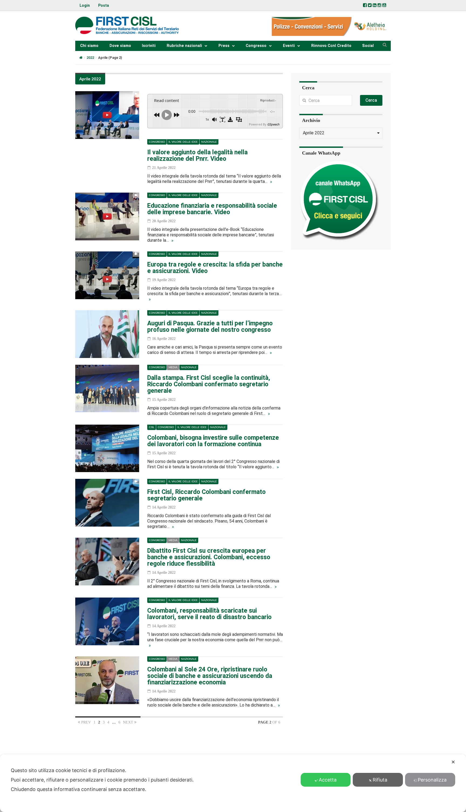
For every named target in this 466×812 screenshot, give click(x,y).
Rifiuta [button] (380, 780)
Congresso (256, 45)
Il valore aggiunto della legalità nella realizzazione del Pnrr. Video (197, 155)
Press (223, 45)
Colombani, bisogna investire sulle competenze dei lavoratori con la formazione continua (213, 441)
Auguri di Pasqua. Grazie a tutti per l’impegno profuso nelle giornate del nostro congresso (210, 326)
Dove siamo (120, 45)
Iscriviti (149, 45)
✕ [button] (453, 762)
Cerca (371, 100)
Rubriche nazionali (184, 45)
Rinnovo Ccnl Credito (331, 45)
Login (85, 5)
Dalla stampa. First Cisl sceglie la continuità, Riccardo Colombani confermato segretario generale (208, 384)
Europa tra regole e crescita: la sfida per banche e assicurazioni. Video (215, 268)
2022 (90, 58)
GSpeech (273, 124)
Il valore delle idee (183, 142)
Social (368, 45)
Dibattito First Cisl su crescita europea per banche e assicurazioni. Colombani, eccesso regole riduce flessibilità (208, 557)
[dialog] (233, 783)
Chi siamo (89, 45)
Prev (85, 722)
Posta (103, 5)
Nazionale (209, 142)
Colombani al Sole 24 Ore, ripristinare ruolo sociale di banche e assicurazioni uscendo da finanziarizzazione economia (209, 676)
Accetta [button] (328, 780)
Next (128, 722)
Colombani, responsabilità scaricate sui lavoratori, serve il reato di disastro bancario (209, 614)
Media (173, 367)
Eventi (289, 45)
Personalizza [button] (432, 780)
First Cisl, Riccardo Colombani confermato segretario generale (206, 495)
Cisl (151, 427)
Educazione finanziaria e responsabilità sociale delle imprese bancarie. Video (212, 209)
